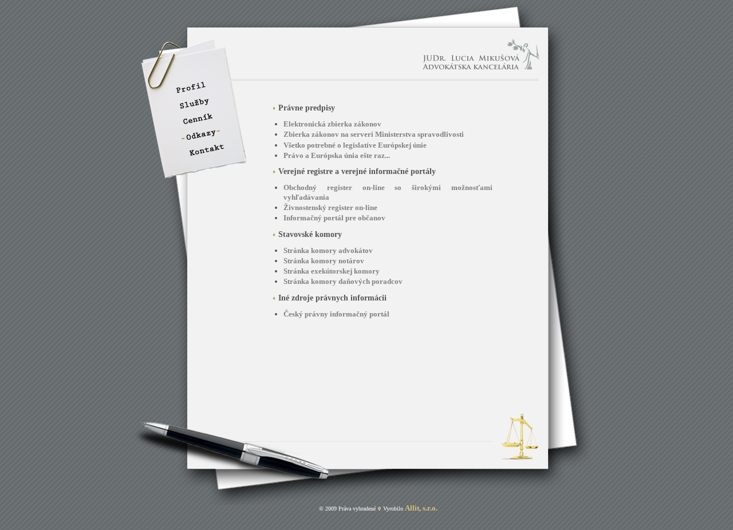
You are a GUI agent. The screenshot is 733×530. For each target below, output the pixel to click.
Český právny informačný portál (336, 314)
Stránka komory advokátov (328, 250)
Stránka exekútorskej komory (331, 271)
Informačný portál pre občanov (334, 217)
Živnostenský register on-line (330, 207)
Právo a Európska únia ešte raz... (336, 155)
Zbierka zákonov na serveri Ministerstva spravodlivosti (373, 134)
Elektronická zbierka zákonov (332, 124)
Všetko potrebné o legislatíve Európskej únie (355, 145)
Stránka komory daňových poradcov (343, 281)
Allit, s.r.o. (421, 508)
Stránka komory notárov (323, 260)
